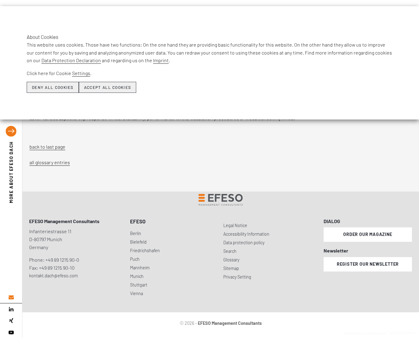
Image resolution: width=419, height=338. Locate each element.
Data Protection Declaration (71, 60)
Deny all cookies (53, 87)
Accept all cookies (107, 87)
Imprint (161, 60)
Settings (81, 73)
